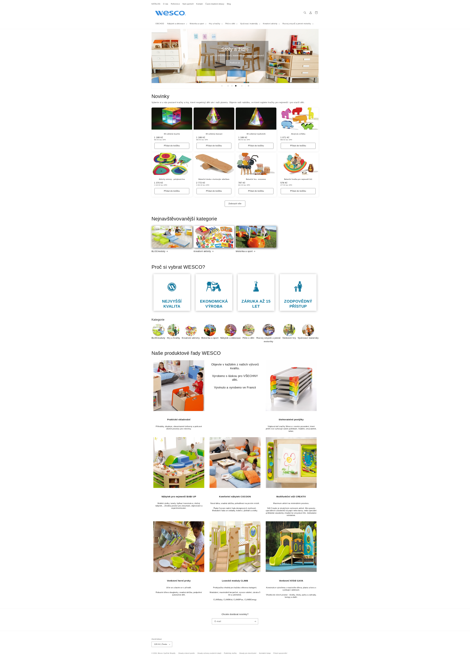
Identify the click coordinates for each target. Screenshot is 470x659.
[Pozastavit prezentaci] (248, 86)
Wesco (160, 653)
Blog (229, 4)
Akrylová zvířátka (298, 134)
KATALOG (156, 4)
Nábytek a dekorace (230, 338)
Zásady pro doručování (247, 653)
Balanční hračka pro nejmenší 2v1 (298, 179)
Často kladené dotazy (214, 4)
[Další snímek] (242, 86)
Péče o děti (248, 338)
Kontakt (199, 4)
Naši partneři (188, 4)
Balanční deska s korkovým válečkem (214, 179)
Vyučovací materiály (308, 338)
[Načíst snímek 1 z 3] (228, 86)
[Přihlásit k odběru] (255, 621)
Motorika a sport (244, 251)
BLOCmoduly (158, 251)
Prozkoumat (189, 63)
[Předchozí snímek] (222, 86)
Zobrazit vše (235, 204)
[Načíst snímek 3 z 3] (236, 86)
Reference (175, 4)
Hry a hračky (173, 338)
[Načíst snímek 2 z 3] (232, 86)
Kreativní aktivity (202, 251)
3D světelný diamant (214, 134)
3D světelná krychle (172, 134)
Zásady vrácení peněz (186, 653)
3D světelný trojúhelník (256, 134)
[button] (177, 23)
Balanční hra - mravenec (256, 179)
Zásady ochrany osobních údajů (209, 653)
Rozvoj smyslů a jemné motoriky (268, 340)
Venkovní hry (289, 338)
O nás (165, 4)
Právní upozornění (280, 653)
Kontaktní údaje (265, 653)
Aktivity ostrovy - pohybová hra (172, 179)
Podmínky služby (230, 653)
